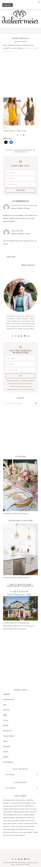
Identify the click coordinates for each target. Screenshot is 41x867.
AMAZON (6, 694)
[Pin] (23, 135)
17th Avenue (26, 864)
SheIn (5, 741)
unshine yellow (29, 48)
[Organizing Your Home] (20, 575)
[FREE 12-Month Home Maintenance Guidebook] (20, 620)
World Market (8, 762)
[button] (20, 30)
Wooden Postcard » (28, 265)
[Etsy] (25, 336)
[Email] (28, 336)
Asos (5, 705)
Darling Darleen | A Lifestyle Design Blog (20, 16)
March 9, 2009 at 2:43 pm (20, 208)
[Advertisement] (20, 75)
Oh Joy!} (9, 128)
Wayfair (6, 757)
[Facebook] (12, 336)
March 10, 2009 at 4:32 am (21, 234)
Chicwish (6, 710)
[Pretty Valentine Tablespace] (20, 511)
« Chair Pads (10, 257)
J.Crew (5, 720)
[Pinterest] (15, 336)
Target (5, 752)
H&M (5, 715)
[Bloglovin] (21, 336)
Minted (5, 726)
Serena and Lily (9, 736)
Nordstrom (7, 731)
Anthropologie (8, 699)
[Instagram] (18, 336)
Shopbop (6, 746)
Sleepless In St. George (23, 205)
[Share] (17, 135)
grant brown (7, 51)
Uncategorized (20, 152)
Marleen (16, 231)
